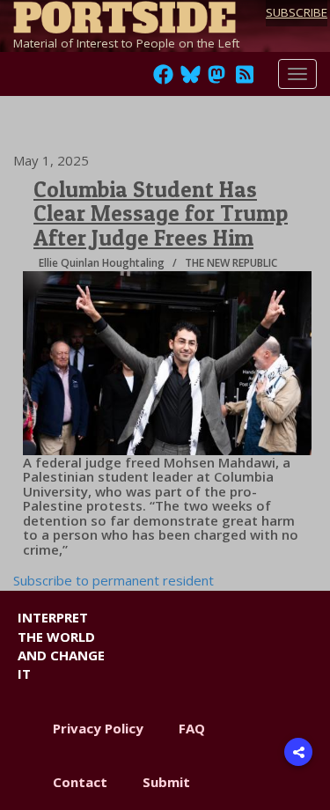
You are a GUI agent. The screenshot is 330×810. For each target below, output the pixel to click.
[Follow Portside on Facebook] (163, 79)
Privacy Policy (98, 728)
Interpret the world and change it (61, 645)
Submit (166, 782)
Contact (80, 782)
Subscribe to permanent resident (113, 580)
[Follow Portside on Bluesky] (192, 79)
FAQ (192, 728)
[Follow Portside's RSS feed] (244, 79)
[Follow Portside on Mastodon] (216, 79)
